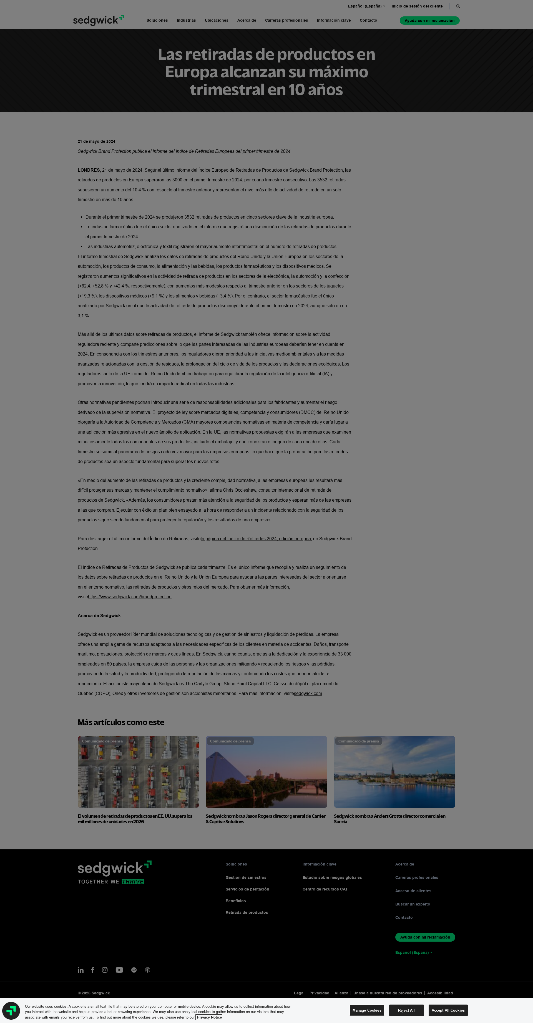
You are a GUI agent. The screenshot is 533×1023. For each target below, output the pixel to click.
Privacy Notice (209, 1017)
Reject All (406, 1010)
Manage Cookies (367, 1010)
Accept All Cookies (448, 1010)
